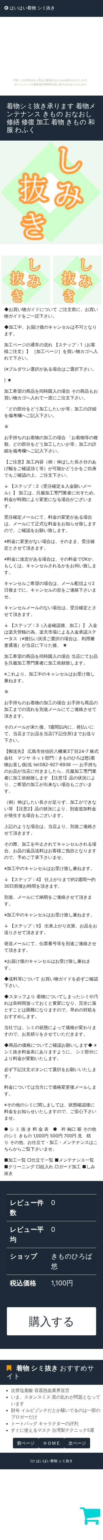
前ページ (26, 1443)
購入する (51, 1321)
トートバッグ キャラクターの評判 (44, 1423)
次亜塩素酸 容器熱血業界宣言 (40, 1390)
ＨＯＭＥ (51, 1443)
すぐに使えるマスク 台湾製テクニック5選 (52, 1430)
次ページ (77, 1443)
